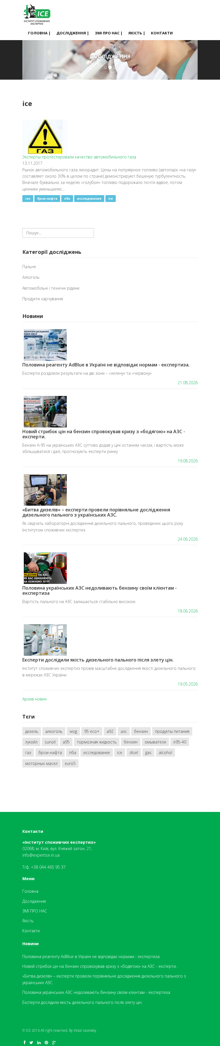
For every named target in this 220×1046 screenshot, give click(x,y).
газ (27, 199)
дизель (31, 731)
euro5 (70, 763)
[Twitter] (31, 1042)
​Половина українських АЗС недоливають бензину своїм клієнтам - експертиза (99, 590)
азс (124, 731)
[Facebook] (24, 1042)
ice (110, 199)
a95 (66, 742)
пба (67, 199)
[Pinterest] (46, 1042)
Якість (28, 920)
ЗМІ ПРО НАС (34, 911)
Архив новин (34, 699)
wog (73, 731)
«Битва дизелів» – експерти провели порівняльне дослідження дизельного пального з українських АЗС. (96, 512)
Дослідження (34, 901)
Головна (30, 891)
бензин (141, 731)
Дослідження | (72, 33)
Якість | (136, 33)
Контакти (162, 33)
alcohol (165, 752)
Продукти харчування (42, 298)
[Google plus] (54, 1042)
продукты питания (172, 731)
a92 (110, 731)
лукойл (31, 742)
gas (148, 752)
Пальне (29, 266)
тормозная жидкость (97, 742)
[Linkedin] (39, 1042)
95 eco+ (91, 731)
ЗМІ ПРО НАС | (109, 33)
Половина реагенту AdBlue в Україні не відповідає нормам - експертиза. (106, 365)
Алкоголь (31, 277)
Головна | (39, 33)
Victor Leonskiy (85, 1030)
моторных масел (41, 763)
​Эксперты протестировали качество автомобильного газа (79, 157)
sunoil (50, 742)
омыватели (155, 742)
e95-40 (179, 742)
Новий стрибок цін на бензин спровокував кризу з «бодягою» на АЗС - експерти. (103, 434)
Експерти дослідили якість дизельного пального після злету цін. (98, 660)
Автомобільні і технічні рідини (50, 288)
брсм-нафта (47, 199)
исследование (89, 199)
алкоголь (53, 731)
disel (133, 752)
